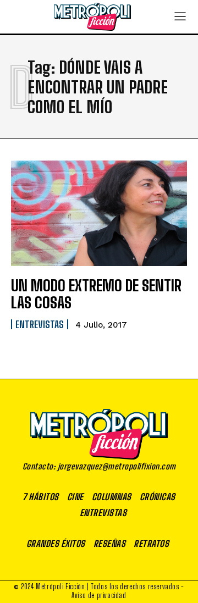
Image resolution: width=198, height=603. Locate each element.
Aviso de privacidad (99, 595)
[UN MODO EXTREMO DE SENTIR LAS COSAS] (99, 213)
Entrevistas (39, 324)
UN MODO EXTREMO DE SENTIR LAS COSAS (96, 294)
